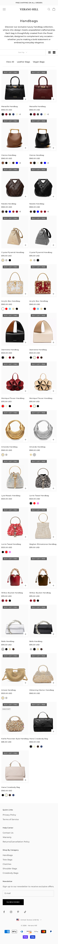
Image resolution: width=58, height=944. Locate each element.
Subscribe (13, 902)
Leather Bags (23, 62)
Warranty (7, 837)
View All (10, 62)
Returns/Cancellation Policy (16, 841)
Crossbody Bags (10, 873)
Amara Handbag (8, 690)
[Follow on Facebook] (4, 912)
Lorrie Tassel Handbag (39, 496)
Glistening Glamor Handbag (41, 690)
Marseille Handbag (9, 106)
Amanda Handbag (9, 447)
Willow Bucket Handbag (12, 593)
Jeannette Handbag (10, 350)
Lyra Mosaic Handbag (10, 496)
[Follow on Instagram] (11, 912)
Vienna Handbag (8, 155)
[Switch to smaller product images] (54, 52)
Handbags (8, 855)
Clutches (7, 864)
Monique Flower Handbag (12, 398)
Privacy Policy (9, 815)
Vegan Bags (39, 62)
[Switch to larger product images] (49, 52)
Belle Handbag (7, 641)
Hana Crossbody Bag (38, 739)
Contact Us (8, 833)
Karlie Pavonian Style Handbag (15, 739)
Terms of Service (11, 819)
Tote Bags (7, 859)
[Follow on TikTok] (25, 912)
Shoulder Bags (10, 868)
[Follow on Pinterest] (18, 912)
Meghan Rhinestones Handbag (43, 544)
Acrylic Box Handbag (10, 301)
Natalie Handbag (8, 204)
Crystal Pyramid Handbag (12, 252)
